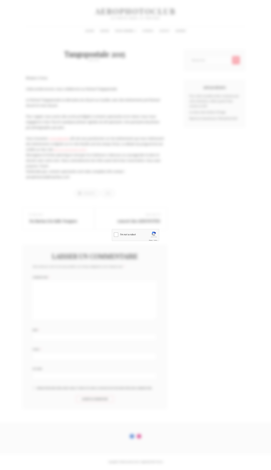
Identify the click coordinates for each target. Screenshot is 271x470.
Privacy (151, 240)
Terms (155, 240)
